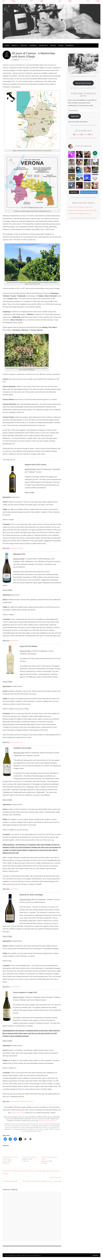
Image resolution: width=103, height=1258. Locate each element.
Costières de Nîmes (11, 1181)
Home (7, 45)
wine (23, 1171)
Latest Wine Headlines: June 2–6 (79, 214)
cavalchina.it (14, 889)
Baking (33, 45)
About (14, 45)
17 (6, 53)
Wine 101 (27, 60)
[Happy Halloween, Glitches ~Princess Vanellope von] (71, 162)
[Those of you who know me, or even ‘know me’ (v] (71, 177)
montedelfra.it (15, 987)
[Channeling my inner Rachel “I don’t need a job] (79, 170)
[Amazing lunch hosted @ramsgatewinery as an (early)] (79, 177)
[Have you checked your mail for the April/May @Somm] (87, 185)
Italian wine (17, 1171)
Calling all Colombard (29, 1157)
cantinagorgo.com (16, 742)
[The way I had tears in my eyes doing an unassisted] (95, 154)
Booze (23, 45)
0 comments (57, 1177)
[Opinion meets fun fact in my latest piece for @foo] (95, 162)
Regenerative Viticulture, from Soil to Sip (82, 210)
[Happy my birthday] (87, 170)
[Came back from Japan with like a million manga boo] (71, 170)
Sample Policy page (18, 1113)
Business (69, 45)
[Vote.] (87, 162)
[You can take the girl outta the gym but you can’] (95, 170)
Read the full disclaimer (48, 1120)
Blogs (60, 45)
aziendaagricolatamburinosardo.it (21, 1101)
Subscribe (74, 116)
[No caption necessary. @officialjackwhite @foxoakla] (87, 177)
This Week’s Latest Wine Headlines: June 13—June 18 (41, 1181)
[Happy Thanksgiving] (87, 154)
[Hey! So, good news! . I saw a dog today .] (79, 162)
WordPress (37, 1255)
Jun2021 (7, 56)
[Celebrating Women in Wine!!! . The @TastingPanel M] (71, 185)
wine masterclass (39, 1171)
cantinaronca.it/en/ (16, 548)
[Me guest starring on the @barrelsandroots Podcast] (79, 154)
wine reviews (51, 1171)
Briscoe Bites (17, 1255)
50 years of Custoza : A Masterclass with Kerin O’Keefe (33, 54)
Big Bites (43, 45)
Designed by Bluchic (95, 1255)
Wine (22, 60)
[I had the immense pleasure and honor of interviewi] (95, 177)
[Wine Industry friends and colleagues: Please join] (79, 185)
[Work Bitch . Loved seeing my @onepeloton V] (71, 154)
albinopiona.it (14, 640)
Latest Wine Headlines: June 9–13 (80, 207)
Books (53, 45)
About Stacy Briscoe (83, 83)
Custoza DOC (7, 1171)
